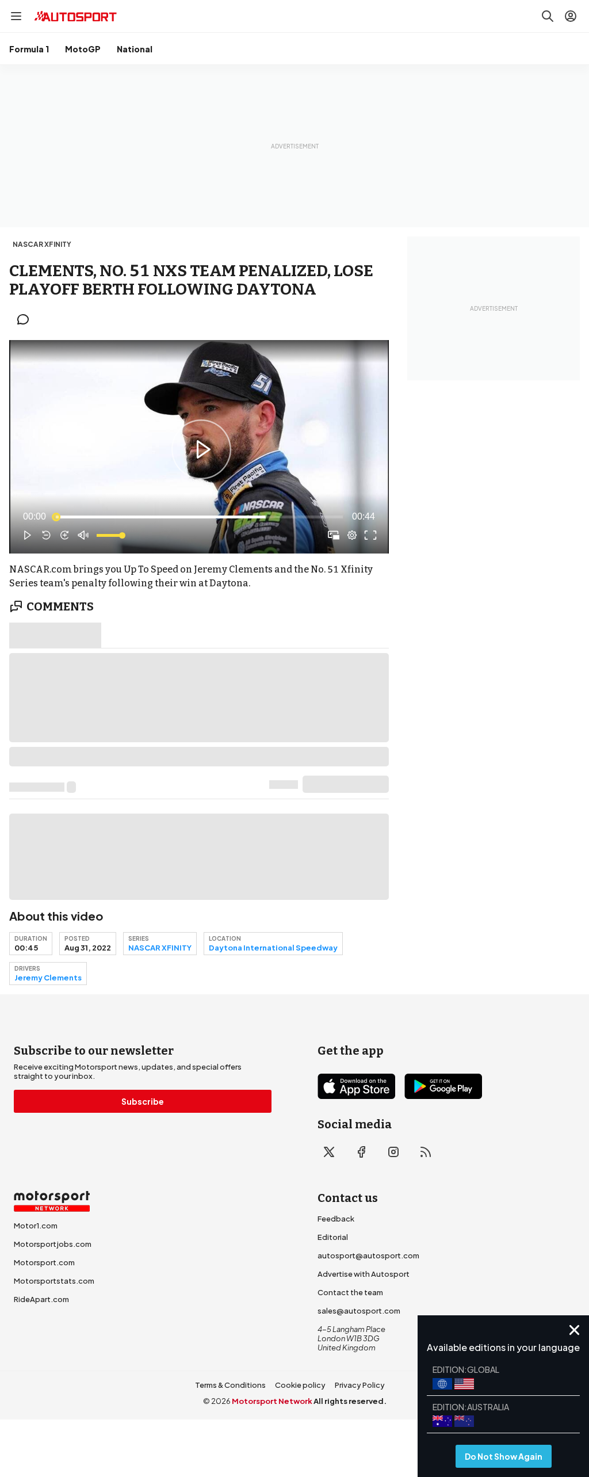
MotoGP (83, 49)
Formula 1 (29, 49)
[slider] (199, 516)
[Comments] (26, 319)
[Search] (547, 16)
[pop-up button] (352, 535)
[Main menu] (16, 16)
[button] (201, 449)
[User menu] (570, 16)
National (134, 49)
